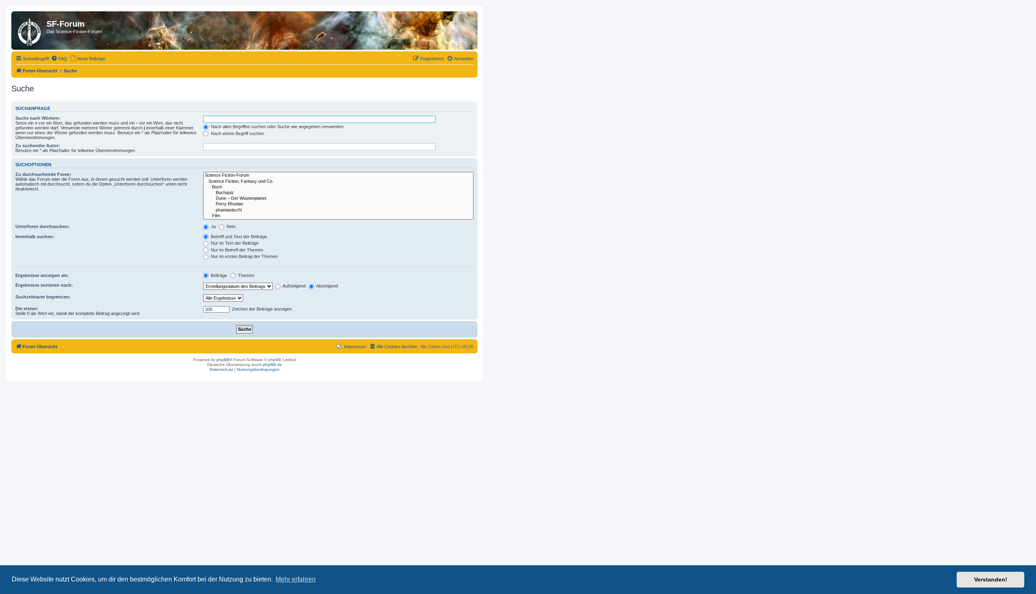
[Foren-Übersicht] (30, 30)
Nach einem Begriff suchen (237, 133)
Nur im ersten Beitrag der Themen (244, 256)
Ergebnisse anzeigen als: (42, 275)
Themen (245, 275)
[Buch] (338, 187)
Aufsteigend (294, 285)
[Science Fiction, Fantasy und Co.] (338, 181)
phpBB (223, 359)
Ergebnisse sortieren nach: (44, 285)
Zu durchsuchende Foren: (43, 174)
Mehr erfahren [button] (296, 579)
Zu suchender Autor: (37, 145)
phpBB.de (272, 364)
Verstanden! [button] (990, 579)
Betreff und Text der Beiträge (238, 236)
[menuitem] (59, 58)
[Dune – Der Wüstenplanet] (338, 198)
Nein (230, 226)
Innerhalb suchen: (34, 236)
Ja (213, 226)
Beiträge (218, 275)
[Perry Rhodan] (338, 204)
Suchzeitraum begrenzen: (42, 296)
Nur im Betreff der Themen (236, 249)
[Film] (338, 216)
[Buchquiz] (338, 193)
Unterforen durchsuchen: (42, 226)
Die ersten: (26, 308)
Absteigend (326, 285)
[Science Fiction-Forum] (338, 175)
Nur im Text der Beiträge (234, 243)
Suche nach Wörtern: (37, 118)
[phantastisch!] (338, 210)
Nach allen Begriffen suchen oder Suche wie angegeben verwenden (277, 126)
